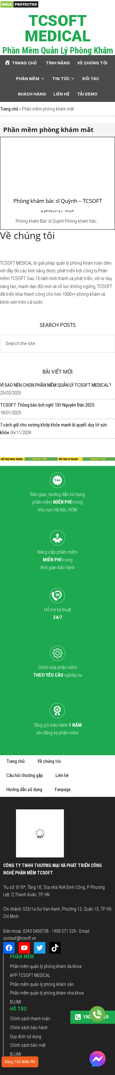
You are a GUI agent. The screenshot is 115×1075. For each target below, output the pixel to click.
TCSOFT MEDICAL (57, 28)
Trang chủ (9, 109)
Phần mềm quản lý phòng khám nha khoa (47, 993)
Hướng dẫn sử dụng (24, 789)
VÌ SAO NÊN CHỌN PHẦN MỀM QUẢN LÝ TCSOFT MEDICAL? (55, 385)
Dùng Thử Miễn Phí (20, 1062)
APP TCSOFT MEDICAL (30, 975)
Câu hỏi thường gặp (24, 775)
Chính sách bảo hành (29, 1027)
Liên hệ (62, 775)
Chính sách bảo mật (28, 1045)
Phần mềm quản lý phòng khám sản (42, 984)
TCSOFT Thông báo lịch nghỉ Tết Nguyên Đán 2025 (47, 405)
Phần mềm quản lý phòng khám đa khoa (45, 966)
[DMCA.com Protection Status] (19, 4)
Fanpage (63, 789)
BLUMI (15, 1002)
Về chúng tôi (49, 761)
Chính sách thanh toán (30, 1018)
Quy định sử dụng (25, 1036)
